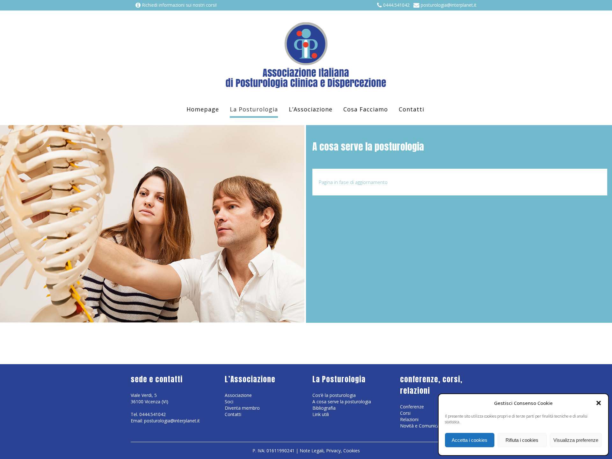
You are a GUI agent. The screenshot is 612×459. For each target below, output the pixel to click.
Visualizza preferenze (575, 440)
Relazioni (409, 419)
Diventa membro (242, 408)
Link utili (320, 414)
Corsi (405, 413)
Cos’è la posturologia (334, 395)
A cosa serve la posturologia (341, 402)
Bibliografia (324, 408)
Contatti (233, 414)
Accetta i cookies (469, 440)
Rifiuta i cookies (522, 440)
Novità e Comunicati (421, 426)
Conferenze (412, 407)
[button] (598, 403)
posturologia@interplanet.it (448, 5)
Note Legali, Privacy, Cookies (330, 451)
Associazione (238, 395)
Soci (229, 402)
